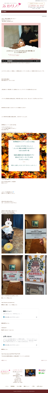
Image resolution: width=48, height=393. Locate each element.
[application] (21, 42)
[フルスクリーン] (39, 61)
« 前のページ (4, 360)
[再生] (3, 61)
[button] (21, 42)
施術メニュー (26, 386)
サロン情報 (19, 386)
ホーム (7, 386)
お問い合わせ (39, 386)
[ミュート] (37, 61)
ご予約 (33, 386)
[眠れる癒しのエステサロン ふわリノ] (12, 5)
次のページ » (44, 360)
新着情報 (12, 386)
